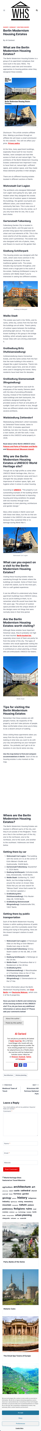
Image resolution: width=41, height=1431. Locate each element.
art (33, 1186)
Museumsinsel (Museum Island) (20, 449)
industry (6, 1201)
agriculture (7, 1187)
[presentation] (20, 1240)
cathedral (25, 1190)
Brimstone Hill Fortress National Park (31, 1089)
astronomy (5, 1191)
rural (34, 1209)
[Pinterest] (16, 1065)
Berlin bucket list (24, 636)
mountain (6, 1205)
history (22, 1197)
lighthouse (14, 1201)
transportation (10, 1215)
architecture (8, 1075)
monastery (28, 1202)
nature (23, 1204)
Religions (19, 1208)
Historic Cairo (9, 1309)
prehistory (7, 1209)
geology (6, 1198)
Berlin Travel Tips (16, 1041)
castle (17, 1190)
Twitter (28, 1057)
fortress (17, 1194)
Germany (12, 27)
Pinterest (15, 1057)
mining (20, 1202)
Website (7, 1163)
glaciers (14, 1198)
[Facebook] (20, 1065)
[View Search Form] (37, 10)
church (34, 1191)
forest (11, 1194)
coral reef (5, 1194)
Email (7, 1153)
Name (7, 1143)
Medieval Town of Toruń (9, 1088)
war (18, 1218)
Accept (20, 1413)
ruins (29, 1208)
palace (31, 1205)
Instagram (21, 1059)
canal (11, 1191)
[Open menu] (4, 10)
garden (25, 1194)
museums (15, 1205)
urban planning (21, 1075)
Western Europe (23, 27)
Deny (20, 1418)
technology (22, 1212)
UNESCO (17, 490)
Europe (5, 27)
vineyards (6, 1218)
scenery (5, 1212)
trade (4, 1215)
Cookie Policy (19, 1428)
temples (29, 1212)
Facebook (22, 1057)
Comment (7, 1111)
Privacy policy (14, 143)
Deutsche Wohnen (20, 992)
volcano (13, 1218)
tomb (34, 1212)
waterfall (23, 1218)
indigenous (32, 1198)
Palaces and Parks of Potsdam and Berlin (20, 446)
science (11, 1212)
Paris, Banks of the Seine (14, 1262)
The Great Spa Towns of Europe (17, 1356)
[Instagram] (25, 1065)
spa (16, 1212)
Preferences (20, 1423)
